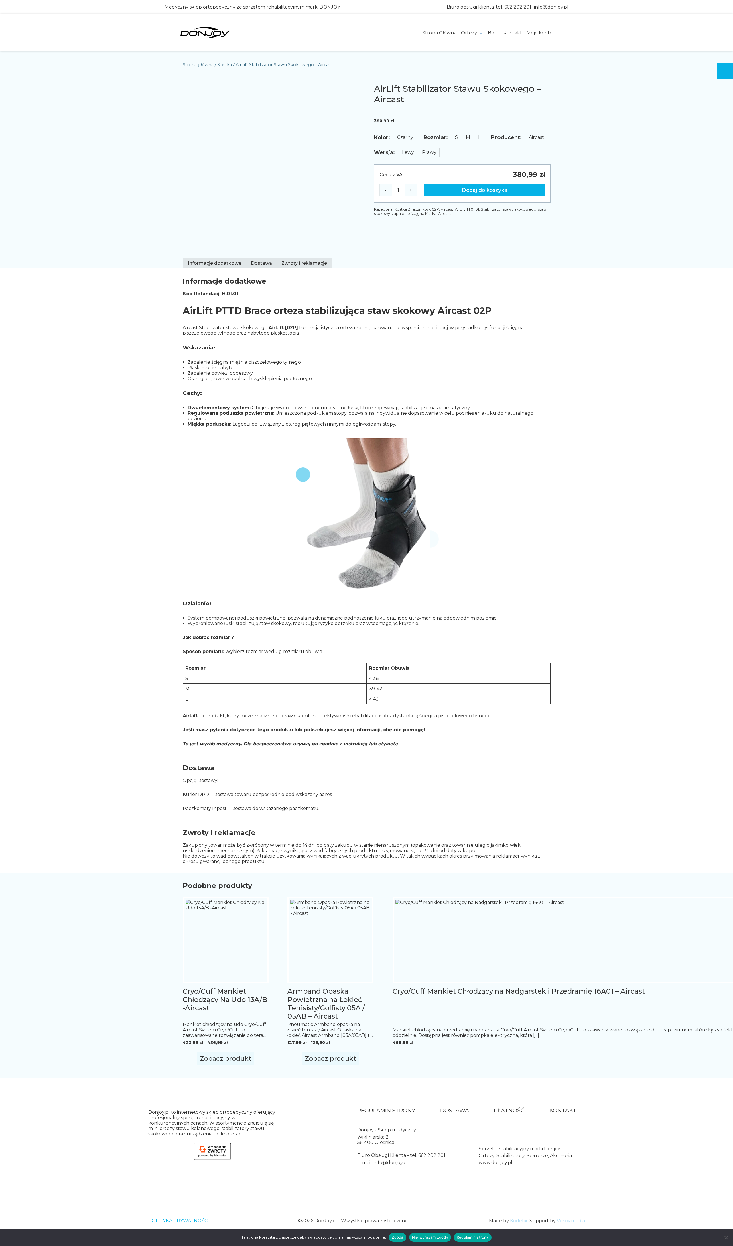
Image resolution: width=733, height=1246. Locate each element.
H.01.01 (473, 209)
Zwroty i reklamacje (304, 263)
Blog (493, 33)
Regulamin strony (386, 1110)
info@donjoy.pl (551, 7)
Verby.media (571, 1220)
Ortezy (469, 33)
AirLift (460, 209)
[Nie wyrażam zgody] (726, 1237)
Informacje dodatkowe (214, 263)
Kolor (381, 137)
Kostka (224, 64)
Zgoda (397, 1237)
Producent (505, 137)
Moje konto (540, 33)
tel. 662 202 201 (513, 7)
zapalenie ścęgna (408, 213)
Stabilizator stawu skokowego (508, 209)
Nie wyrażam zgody (430, 1237)
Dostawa (261, 263)
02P (435, 209)
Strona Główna (439, 33)
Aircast (447, 209)
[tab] (214, 263)
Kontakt (512, 33)
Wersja (383, 152)
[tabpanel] (462, 183)
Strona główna (198, 64)
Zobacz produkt (225, 1058)
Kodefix (518, 1220)
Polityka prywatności (178, 1220)
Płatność (509, 1110)
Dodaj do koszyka (484, 190)
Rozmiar (434, 137)
